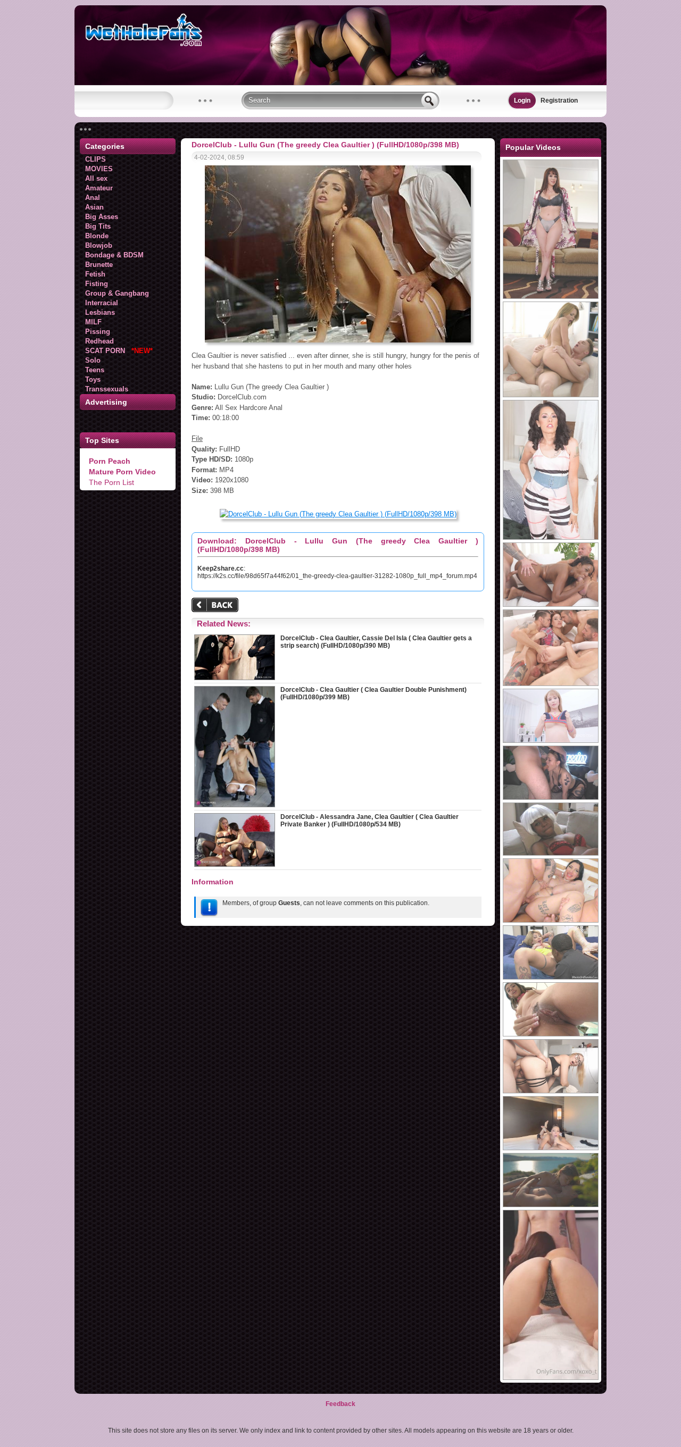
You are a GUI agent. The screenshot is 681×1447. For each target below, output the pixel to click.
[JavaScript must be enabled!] (217, 606)
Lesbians (100, 312)
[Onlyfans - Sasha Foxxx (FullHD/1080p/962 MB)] (551, 1148)
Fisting (96, 284)
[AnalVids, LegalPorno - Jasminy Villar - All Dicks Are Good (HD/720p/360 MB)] (551, 604)
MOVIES (99, 169)
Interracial (101, 303)
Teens (94, 370)
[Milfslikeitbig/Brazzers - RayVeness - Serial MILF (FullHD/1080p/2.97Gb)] (551, 296)
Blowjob (98, 245)
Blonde (97, 236)
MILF (93, 322)
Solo (93, 360)
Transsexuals (106, 389)
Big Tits (98, 226)
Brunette (99, 265)
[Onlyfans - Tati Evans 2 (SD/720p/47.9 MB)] (551, 1378)
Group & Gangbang (117, 293)
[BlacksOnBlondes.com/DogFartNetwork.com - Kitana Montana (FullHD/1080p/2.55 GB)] (551, 977)
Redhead (99, 341)
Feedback (340, 1404)
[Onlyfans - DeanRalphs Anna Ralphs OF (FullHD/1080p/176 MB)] (551, 1205)
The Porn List (111, 482)
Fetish (95, 274)
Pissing (97, 332)
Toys (93, 379)
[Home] (340, 83)
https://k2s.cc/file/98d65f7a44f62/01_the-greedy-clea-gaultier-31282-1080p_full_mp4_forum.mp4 (337, 576)
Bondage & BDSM (114, 255)
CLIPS (95, 159)
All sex (96, 178)
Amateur (99, 188)
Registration (559, 100)
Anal (92, 198)
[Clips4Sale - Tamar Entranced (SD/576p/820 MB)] (551, 853)
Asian (94, 207)
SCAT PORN (119, 351)
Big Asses (101, 217)
